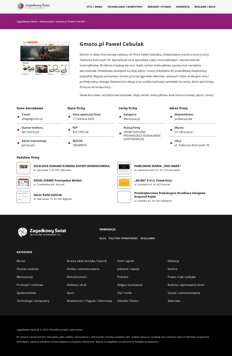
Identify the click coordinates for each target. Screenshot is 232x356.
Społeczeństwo (26, 293)
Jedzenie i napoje (128, 269)
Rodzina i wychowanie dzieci (186, 285)
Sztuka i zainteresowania (184, 293)
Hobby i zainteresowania (83, 269)
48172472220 (30, 132)
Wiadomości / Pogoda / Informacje (89, 301)
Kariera (172, 269)
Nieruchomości (77, 277)
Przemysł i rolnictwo (30, 285)
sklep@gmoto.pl (32, 119)
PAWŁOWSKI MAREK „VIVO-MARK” (157, 166)
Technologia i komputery (124, 6)
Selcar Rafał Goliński (48, 195)
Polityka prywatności (123, 238)
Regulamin (148, 238)
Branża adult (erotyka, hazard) (87, 261)
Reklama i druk (205, 6)
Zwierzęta (183, 6)
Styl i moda (94, 6)
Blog (103, 238)
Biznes (21, 261)
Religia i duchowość (130, 285)
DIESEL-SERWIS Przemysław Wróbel (58, 180)
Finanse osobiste (28, 269)
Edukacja (173, 261)
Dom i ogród (125, 261)
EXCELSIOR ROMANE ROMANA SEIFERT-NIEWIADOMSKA (72, 166)
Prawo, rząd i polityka (182, 277)
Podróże (122, 277)
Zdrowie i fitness (159, 6)
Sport (70, 293)
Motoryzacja (132, 119)
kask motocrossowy (182, 95)
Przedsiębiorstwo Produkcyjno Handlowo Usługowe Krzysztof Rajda (170, 194)
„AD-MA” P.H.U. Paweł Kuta (153, 180)
